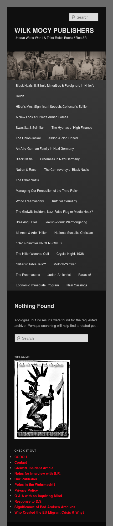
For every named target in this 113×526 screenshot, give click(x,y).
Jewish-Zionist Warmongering (66, 222)
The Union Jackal (28, 138)
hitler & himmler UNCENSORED (39, 243)
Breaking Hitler (26, 222)
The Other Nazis (27, 180)
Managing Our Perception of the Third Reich (47, 190)
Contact (20, 462)
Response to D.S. (28, 501)
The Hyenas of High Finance (72, 127)
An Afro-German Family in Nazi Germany (45, 148)
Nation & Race (26, 169)
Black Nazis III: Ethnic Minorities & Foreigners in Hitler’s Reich (55, 90)
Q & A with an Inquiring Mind (38, 495)
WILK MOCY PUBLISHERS (54, 30)
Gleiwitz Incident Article (33, 467)
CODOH (20, 456)
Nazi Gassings (76, 285)
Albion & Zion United (63, 138)
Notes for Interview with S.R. (37, 473)
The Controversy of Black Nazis (66, 169)
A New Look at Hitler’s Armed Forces (42, 117)
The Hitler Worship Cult (32, 253)
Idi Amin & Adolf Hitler (31, 232)
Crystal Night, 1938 (70, 253)
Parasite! (84, 274)
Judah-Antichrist (59, 274)
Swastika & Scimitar (30, 127)
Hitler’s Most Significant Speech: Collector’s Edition (52, 106)
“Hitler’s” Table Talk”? (31, 264)
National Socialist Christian (73, 232)
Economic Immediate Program (37, 285)
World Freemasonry (30, 201)
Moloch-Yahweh (65, 264)
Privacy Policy (26, 490)
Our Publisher (25, 478)
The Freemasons (28, 274)
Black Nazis (24, 159)
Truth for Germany (64, 201)
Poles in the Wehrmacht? (34, 484)
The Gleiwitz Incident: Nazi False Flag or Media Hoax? (55, 211)
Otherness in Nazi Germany (60, 159)
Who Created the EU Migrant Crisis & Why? (49, 512)
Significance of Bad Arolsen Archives (44, 506)
